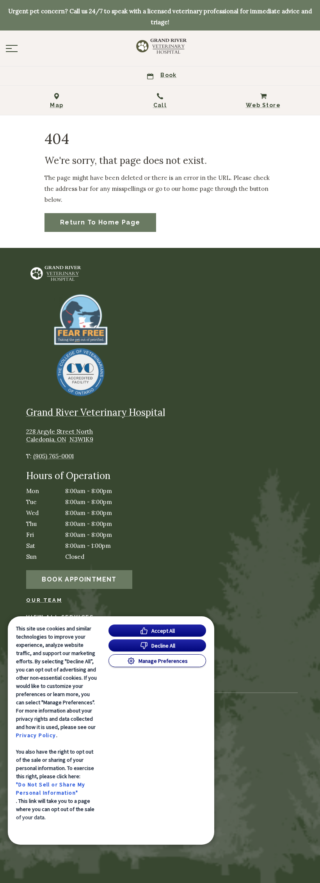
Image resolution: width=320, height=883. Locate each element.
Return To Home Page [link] (100, 222)
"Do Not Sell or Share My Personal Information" (50, 788)
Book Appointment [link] (79, 579)
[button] (12, 48)
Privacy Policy (36, 735)
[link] (160, 46)
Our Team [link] (44, 600)
